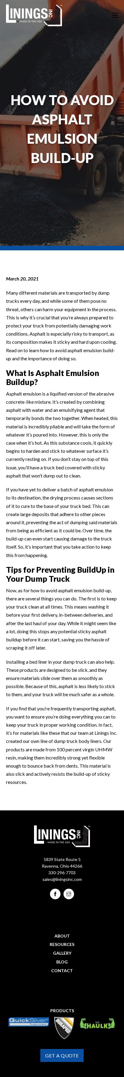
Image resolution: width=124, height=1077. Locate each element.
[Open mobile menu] (115, 15)
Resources (62, 944)
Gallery (62, 953)
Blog (62, 961)
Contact (62, 970)
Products (62, 1010)
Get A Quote (62, 1055)
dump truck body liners (77, 741)
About (62, 935)
